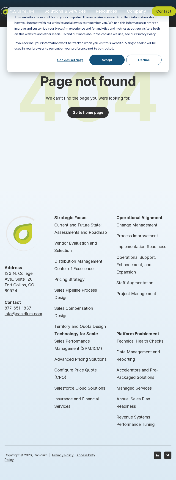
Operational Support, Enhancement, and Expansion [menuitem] (136, 264)
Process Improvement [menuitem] (137, 235)
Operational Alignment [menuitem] (139, 217)
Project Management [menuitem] (136, 293)
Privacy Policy (63, 455)
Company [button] (136, 11)
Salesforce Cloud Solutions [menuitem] (79, 388)
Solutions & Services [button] (65, 11)
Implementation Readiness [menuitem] (141, 246)
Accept (107, 60)
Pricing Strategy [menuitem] (69, 279)
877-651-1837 (18, 308)
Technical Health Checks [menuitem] (139, 341)
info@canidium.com (23, 313)
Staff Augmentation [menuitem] (134, 282)
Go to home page (88, 112)
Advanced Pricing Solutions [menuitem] (80, 359)
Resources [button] (106, 11)
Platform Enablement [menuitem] (137, 333)
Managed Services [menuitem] (134, 388)
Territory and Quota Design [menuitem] (80, 326)
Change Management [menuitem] (136, 225)
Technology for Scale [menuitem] (76, 333)
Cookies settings (70, 60)
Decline (144, 60)
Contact (163, 11)
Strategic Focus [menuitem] (70, 217)
